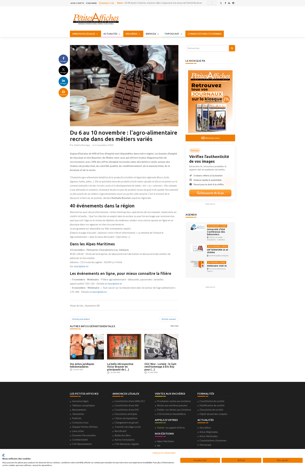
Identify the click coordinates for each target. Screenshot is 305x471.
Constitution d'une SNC (127, 409)
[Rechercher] (232, 48)
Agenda (191, 214)
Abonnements (79, 409)
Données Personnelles (84, 435)
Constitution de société (212, 401)
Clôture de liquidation (126, 418)
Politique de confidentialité (164, 453)
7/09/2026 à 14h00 (217, 262)
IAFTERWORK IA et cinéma (217, 251)
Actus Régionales (209, 431)
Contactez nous (80, 422)
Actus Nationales (209, 436)
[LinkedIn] (229, 3)
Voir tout (174, 326)
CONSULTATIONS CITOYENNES (204, 33)
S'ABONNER (91, 3)
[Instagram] (233, 3)
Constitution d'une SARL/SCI (130, 401)
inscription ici (81, 266)
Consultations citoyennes (213, 440)
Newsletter (78, 413)
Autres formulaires (124, 439)
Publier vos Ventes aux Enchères (174, 409)
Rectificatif (120, 431)
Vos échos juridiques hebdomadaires (82, 365)
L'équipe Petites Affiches (85, 426)
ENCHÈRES (132, 33)
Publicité (76, 418)
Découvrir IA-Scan (212, 193)
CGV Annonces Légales (127, 443)
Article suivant (169, 319)
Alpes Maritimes (165, 441)
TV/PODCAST (172, 33)
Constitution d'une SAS (127, 405)
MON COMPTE (77, 3)
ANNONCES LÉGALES (83, 33)
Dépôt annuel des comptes (213, 413)
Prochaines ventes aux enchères (174, 401)
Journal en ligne (80, 401)
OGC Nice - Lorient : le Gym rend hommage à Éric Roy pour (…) (160, 367)
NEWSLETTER (107, 3)
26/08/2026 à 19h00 (218, 226)
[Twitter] (221, 3)
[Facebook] (225, 3)
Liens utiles (78, 431)
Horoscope (205, 444)
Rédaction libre (123, 435)
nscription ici (115, 283)
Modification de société (212, 405)
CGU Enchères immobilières (171, 413)
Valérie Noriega (82, 145)
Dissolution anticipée (126, 413)
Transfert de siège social (128, 426)
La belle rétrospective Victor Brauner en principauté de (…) (120, 367)
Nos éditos (205, 427)
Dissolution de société (211, 409)
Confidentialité (80, 439)
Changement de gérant (127, 422)
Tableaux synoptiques (83, 405)
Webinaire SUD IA (217, 265)
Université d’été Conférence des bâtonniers (216, 232)
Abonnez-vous (212, 138)
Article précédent (81, 319)
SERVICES (151, 33)
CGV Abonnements (82, 443)
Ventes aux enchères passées (172, 405)
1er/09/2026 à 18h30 (218, 246)
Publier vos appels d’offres (171, 427)
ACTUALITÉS (110, 33)
